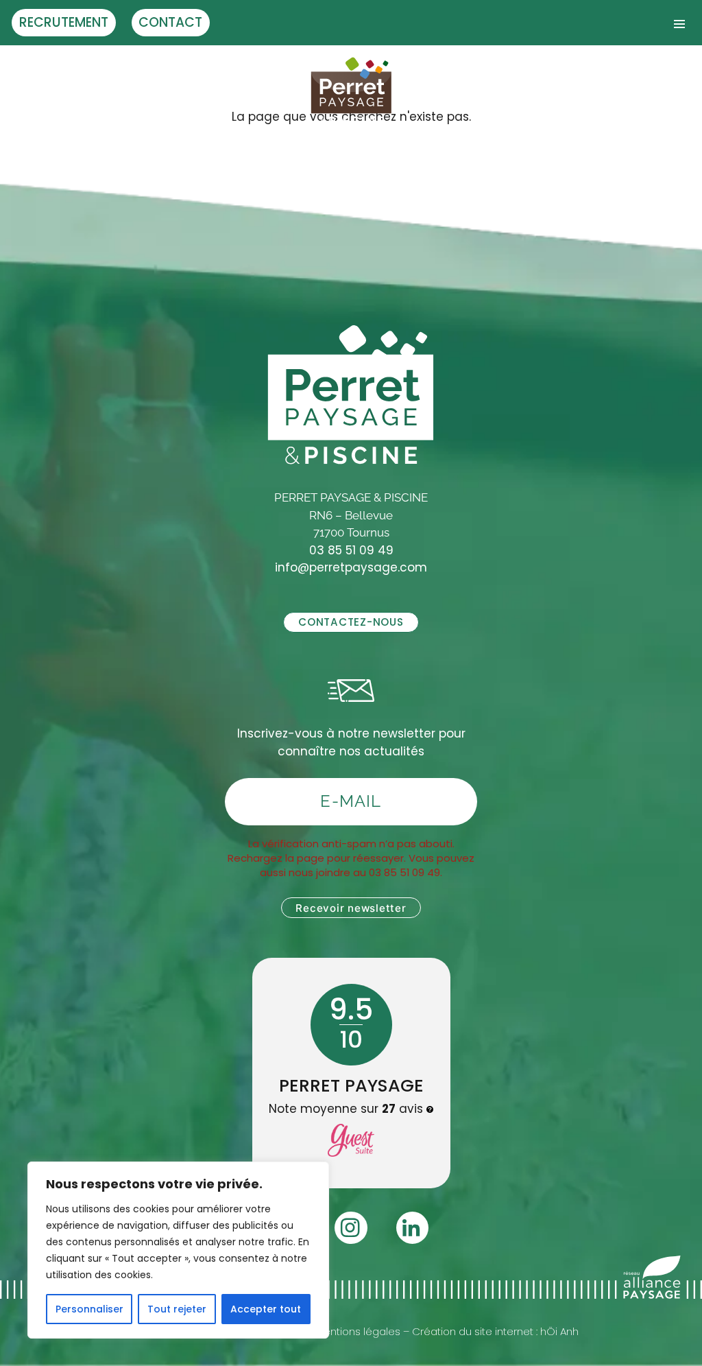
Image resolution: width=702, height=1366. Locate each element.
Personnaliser (89, 1309)
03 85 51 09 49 (351, 550)
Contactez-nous (350, 622)
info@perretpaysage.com (351, 567)
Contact (170, 22)
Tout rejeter (176, 1309)
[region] (178, 1250)
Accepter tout (265, 1309)
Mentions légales (357, 1331)
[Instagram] (351, 1228)
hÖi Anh (559, 1331)
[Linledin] (412, 1228)
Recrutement (63, 22)
